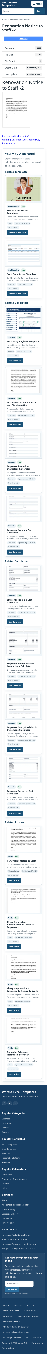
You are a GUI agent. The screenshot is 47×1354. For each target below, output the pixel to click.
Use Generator (15, 361)
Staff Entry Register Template (23, 341)
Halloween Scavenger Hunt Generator (19, 1244)
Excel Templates (9, 1149)
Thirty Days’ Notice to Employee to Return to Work (22, 989)
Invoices (5, 1127)
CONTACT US (8, 1316)
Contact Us (7, 1218)
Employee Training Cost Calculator (19, 601)
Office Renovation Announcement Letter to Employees (20, 924)
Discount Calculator (33, 1337)
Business (6, 1118)
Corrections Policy (10, 1214)
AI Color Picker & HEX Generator (16, 1327)
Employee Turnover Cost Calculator (20, 792)
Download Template (17, 232)
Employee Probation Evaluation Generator (18, 467)
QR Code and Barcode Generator (16, 1332)
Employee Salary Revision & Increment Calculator (22, 728)
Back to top (8, 1348)
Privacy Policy (8, 1223)
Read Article (14, 880)
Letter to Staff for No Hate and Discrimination (21, 404)
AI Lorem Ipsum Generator (29, 1316)
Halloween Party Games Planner (16, 1235)
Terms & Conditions (11, 1311)
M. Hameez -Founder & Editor (15, 1204)
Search (40, 11)
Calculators (7, 1174)
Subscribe (12, 1289)
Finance (5, 1183)
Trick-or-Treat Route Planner (15, 1239)
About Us (6, 1200)
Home (4, 19)
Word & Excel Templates (9, 4)
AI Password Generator (12, 1321)
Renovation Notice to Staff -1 (17, 136)
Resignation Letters (11, 1158)
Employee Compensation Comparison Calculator (20, 665)
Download (23, 38)
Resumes (6, 1162)
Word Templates (9, 1144)
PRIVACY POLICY (30, 1311)
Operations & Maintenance (14, 1179)
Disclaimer (18, 1305)
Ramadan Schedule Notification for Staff (18, 1053)
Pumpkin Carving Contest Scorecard (18, 1248)
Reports (5, 1132)
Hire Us (6, 1305)
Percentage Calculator (12, 1337)
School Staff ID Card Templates (17, 211)
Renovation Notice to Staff (21, 860)
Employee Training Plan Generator (19, 531)
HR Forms (6, 1123)
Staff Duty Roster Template (21, 274)
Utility (4, 1188)
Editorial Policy (8, 1209)
